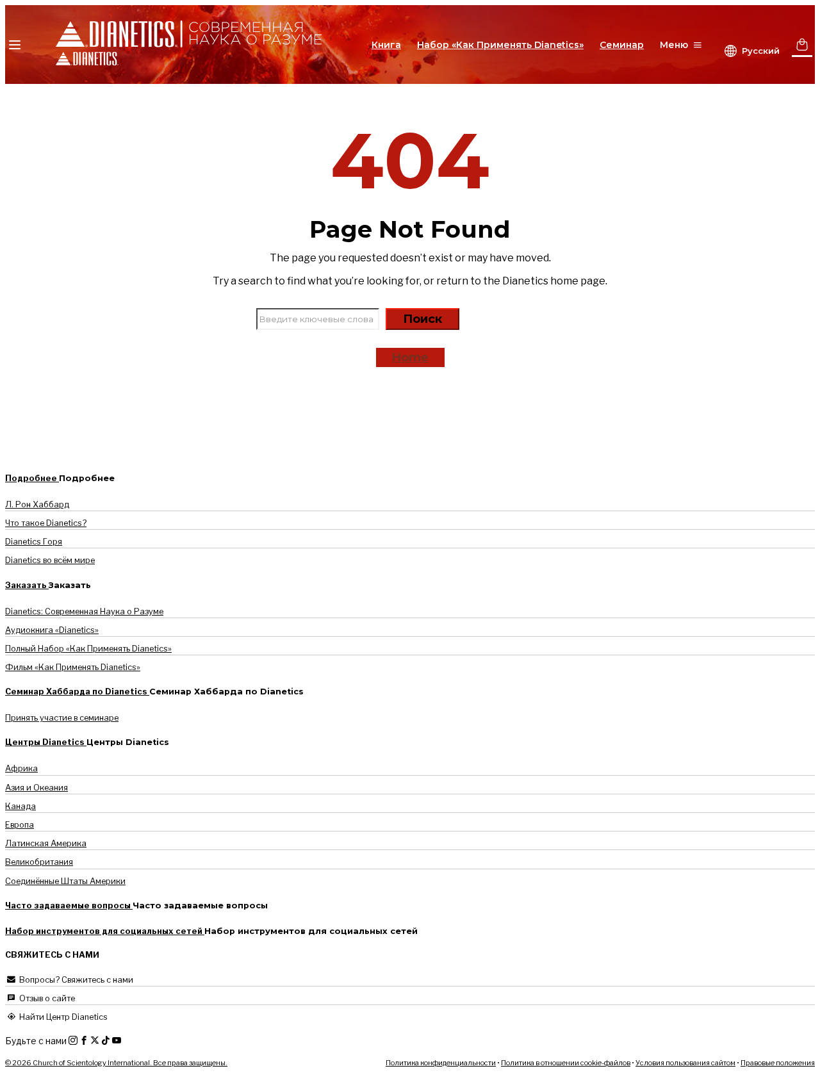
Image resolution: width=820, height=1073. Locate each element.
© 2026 (116, 1062)
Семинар (622, 45)
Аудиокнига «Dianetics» (52, 630)
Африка (21, 768)
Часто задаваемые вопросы (69, 905)
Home (410, 357)
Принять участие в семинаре (62, 718)
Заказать (27, 585)
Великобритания (39, 862)
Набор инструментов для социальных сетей (104, 931)
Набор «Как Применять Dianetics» (500, 45)
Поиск (422, 319)
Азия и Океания (36, 787)
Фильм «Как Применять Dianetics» (72, 667)
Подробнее (32, 478)
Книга (386, 45)
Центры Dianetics (45, 742)
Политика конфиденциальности (441, 1062)
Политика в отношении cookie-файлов (565, 1062)
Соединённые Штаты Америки (65, 881)
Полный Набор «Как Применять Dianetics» (88, 648)
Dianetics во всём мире (50, 560)
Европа (19, 825)
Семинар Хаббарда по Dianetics (77, 691)
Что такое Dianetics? (45, 523)
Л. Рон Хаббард (37, 504)
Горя (33, 541)
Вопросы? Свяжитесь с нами (75, 980)
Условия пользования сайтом (685, 1062)
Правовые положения (778, 1062)
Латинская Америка (45, 843)
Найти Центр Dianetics (62, 1017)
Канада (20, 806)
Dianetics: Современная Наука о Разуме (84, 611)
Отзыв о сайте (46, 998)
